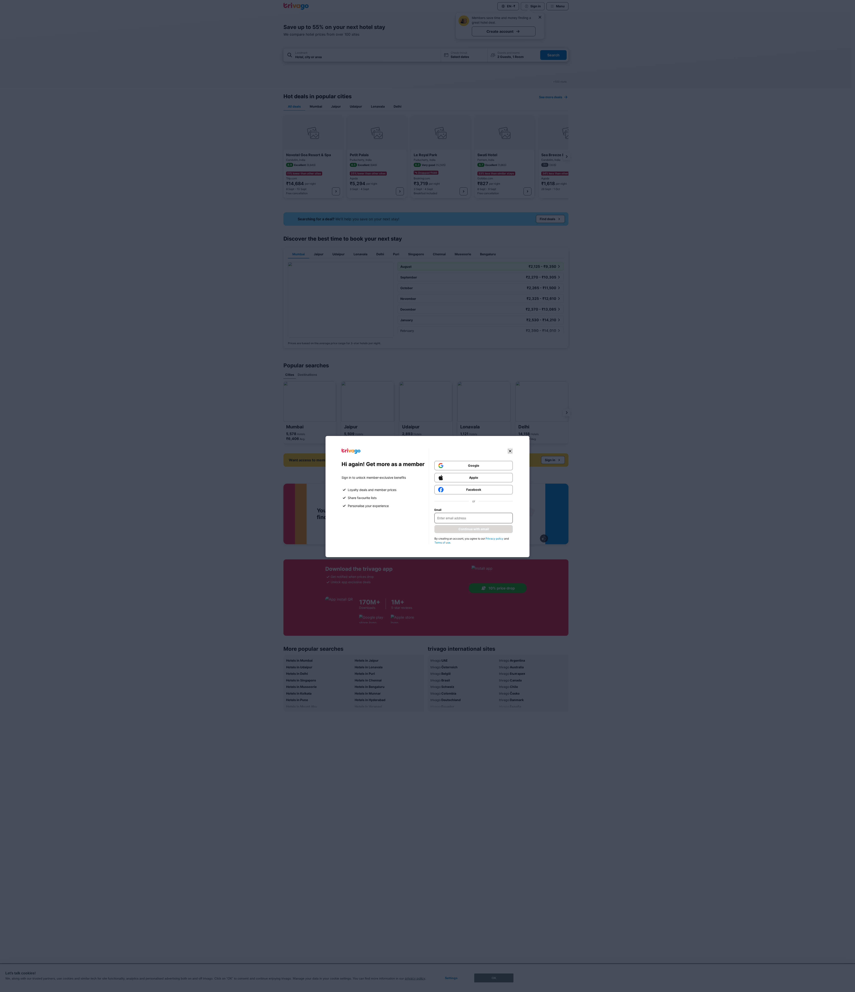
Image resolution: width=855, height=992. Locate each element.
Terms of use (442, 542)
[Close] (510, 451)
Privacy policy (494, 538)
